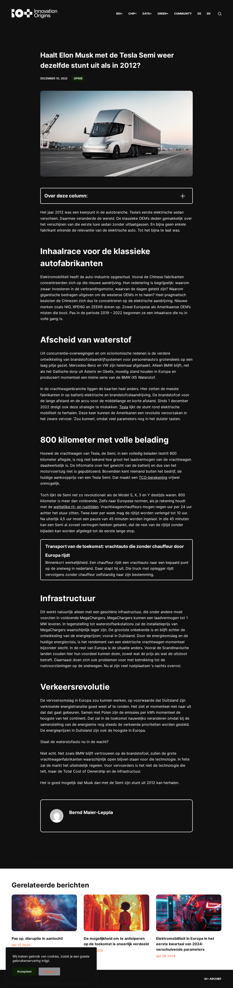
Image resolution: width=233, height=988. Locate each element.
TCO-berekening (153, 477)
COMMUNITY (183, 13)
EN (208, 13)
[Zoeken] (219, 13)
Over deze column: (66, 196)
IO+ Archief (212, 978)
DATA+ (147, 13)
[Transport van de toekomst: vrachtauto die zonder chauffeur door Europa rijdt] (116, 560)
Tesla (123, 407)
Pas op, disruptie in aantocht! (37, 938)
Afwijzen (49, 971)
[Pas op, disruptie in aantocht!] (44, 913)
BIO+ (119, 13)
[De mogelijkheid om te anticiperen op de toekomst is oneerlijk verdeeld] (116, 913)
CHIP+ (132, 13)
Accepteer (24, 971)
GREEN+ (162, 13)
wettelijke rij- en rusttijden (76, 506)
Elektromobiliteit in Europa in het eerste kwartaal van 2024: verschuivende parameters (185, 944)
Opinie (78, 78)
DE (199, 13)
